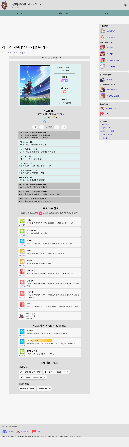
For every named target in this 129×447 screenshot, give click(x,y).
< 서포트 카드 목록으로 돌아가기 (15, 53)
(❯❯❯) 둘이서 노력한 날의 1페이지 (33, 377)
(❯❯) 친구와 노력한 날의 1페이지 (56, 372)
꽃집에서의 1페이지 (27, 388)
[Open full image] (35, 85)
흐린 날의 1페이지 (44, 388)
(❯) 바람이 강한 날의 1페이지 (30, 372)
